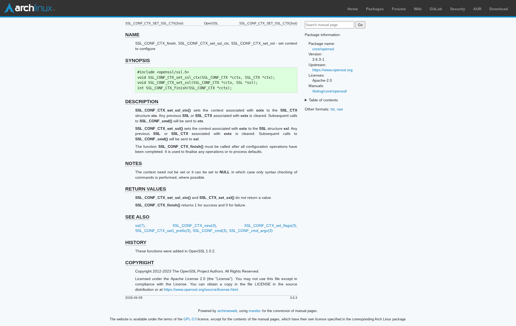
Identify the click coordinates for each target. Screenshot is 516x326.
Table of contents (323, 100)
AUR (477, 9)
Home (352, 9)
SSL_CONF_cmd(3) (210, 230)
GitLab (436, 9)
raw (340, 109)
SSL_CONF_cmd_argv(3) (251, 230)
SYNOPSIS (137, 60)
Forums (399, 9)
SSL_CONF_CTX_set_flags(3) (270, 225)
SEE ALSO (137, 217)
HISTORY (135, 242)
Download (498, 9)
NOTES (133, 163)
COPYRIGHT (139, 262)
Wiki (418, 9)
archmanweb (227, 311)
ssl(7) (140, 225)
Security (457, 9)
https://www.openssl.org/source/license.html (201, 289)
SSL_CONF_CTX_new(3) (194, 225)
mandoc (255, 311)
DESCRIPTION (141, 101)
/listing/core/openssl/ (329, 91)
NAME (132, 34)
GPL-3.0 (190, 319)
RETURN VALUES (145, 189)
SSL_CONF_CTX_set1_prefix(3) (163, 230)
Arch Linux (29, 8)
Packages (375, 9)
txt (333, 109)
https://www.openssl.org (332, 70)
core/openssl (323, 49)
